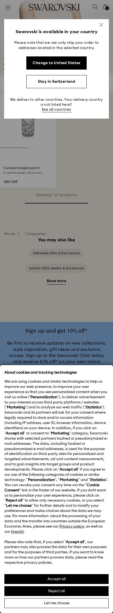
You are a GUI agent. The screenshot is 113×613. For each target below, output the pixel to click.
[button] (101, 25)
